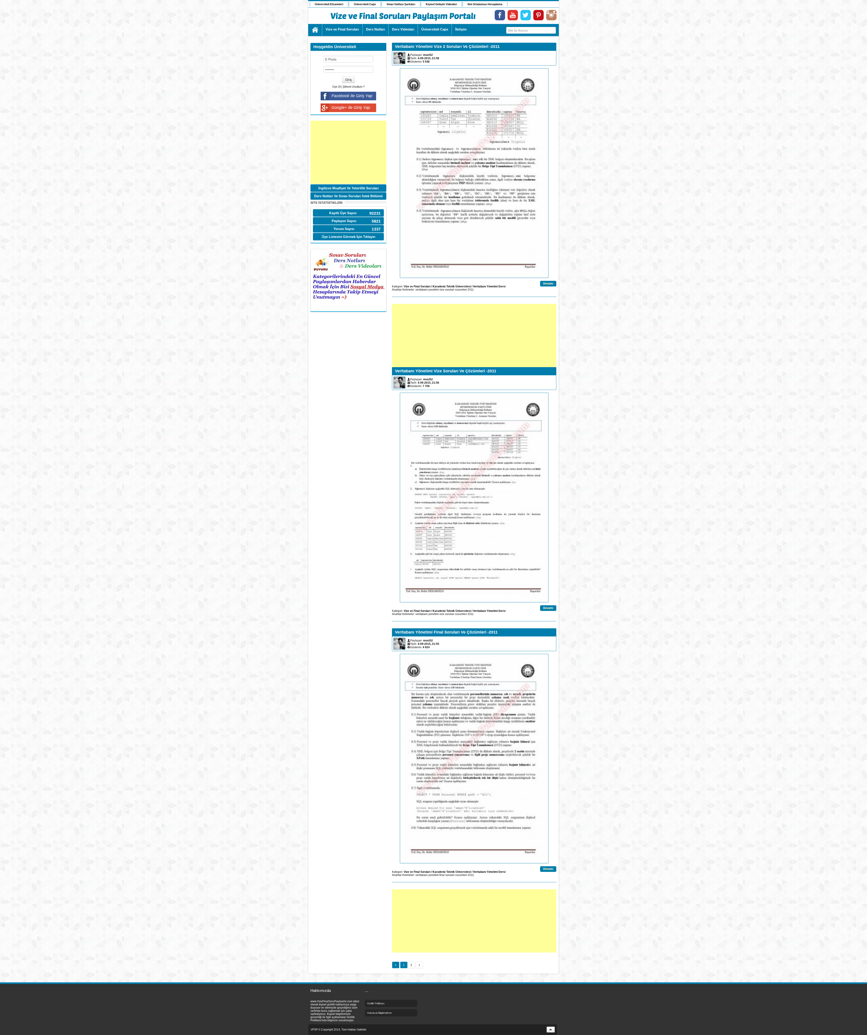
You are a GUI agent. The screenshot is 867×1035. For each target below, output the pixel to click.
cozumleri (461, 289)
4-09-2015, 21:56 (428, 382)
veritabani (421, 289)
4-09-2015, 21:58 (428, 58)
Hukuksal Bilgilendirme (379, 1013)
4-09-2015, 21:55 (428, 643)
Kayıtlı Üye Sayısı (343, 213)
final (442, 875)
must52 (428, 54)
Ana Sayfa (315, 30)
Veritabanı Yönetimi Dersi (489, 286)
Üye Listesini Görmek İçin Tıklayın (348, 237)
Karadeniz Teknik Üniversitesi (452, 286)
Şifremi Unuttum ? (354, 86)
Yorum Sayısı (343, 229)
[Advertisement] (348, 152)
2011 (471, 289)
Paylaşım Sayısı (344, 221)
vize (441, 289)
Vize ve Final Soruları (417, 286)
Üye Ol (336, 86)
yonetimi (433, 289)
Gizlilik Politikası (376, 1003)
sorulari (449, 289)
